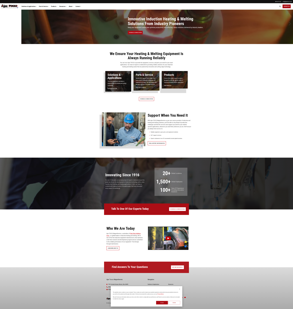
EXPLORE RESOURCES (177, 267)
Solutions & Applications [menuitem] (153, 284)
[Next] (289, 24)
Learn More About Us (113, 248)
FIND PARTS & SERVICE (141, 87)
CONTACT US (287, 6)
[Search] (280, 6)
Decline (174, 302)
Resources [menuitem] (170, 284)
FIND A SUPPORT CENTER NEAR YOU (157, 143)
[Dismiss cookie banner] (179, 289)
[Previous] (4, 24)
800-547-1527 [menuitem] (278, 1)
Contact (78, 6)
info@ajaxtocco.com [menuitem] (287, 1)
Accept (162, 302)
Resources (62, 6)
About (70, 6)
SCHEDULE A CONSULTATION (261, 32)
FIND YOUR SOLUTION (112, 88)
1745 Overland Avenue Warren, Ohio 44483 (118, 284)
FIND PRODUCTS (167, 85)
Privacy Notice (160, 294)
